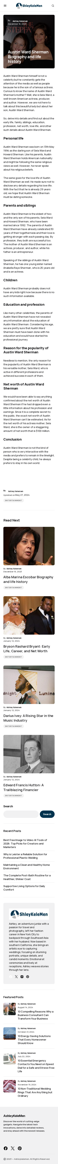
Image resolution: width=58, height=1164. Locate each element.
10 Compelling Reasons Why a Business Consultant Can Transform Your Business (35, 1015)
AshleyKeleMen (14, 1116)
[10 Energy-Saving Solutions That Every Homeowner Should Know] (9, 1033)
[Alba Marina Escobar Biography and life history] (29, 546)
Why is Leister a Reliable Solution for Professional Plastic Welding (25, 856)
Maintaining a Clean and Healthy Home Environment (26, 866)
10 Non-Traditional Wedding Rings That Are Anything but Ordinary (35, 1092)
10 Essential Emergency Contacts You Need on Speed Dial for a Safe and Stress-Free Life (36, 1066)
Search (8, 806)
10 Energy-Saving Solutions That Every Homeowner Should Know (34, 1039)
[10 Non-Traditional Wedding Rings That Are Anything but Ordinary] (9, 1086)
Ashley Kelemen (28, 1003)
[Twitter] (16, 977)
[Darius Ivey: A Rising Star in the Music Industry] (29, 685)
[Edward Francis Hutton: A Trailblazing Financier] (29, 754)
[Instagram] (22, 977)
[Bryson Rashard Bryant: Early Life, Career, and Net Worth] (29, 615)
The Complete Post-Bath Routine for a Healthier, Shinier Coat (27, 877)
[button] (5, 5)
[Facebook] (11, 977)
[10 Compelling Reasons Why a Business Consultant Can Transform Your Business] (9, 1009)
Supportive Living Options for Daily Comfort (24, 887)
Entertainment (13, 500)
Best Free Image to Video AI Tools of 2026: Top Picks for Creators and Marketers (25, 843)
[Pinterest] (27, 977)
